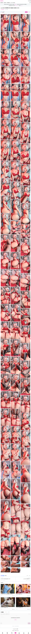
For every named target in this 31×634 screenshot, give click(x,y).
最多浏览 (5, 2)
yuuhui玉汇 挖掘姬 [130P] (19, 607)
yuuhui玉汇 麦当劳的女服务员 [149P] (5, 578)
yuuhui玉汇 (2, 9)
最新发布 (1, 2)
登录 (15, 619)
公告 (11, 2)
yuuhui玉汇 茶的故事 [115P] (4, 607)
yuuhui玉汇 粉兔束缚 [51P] (26, 578)
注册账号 (15, 4)
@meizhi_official (16, 5)
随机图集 (8, 2)
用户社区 (13, 2)
